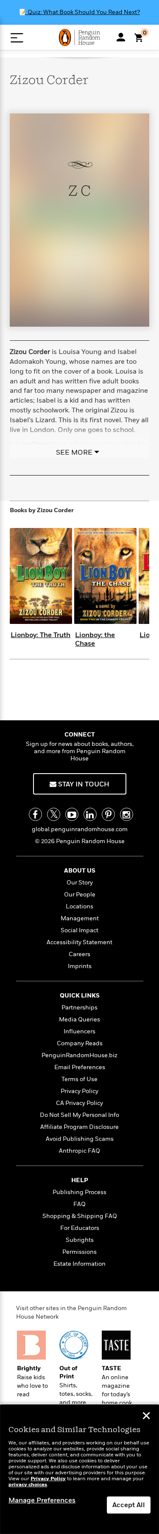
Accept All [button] (128, 1505)
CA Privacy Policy (79, 1103)
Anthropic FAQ (79, 1151)
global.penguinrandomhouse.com (80, 829)
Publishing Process (79, 1192)
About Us (79, 871)
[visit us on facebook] (35, 814)
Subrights (80, 1240)
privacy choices (27, 1484)
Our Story (80, 883)
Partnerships (79, 1007)
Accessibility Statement (79, 942)
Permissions (79, 1252)
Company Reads (80, 1043)
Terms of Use (79, 1079)
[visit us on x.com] (53, 814)
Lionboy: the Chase (95, 639)
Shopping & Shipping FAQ (79, 1216)
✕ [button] (146, 1416)
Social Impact (79, 930)
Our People (79, 894)
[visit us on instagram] (126, 814)
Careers (79, 954)
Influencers (79, 1031)
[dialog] (79, 1469)
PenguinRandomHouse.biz (79, 1055)
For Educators (79, 1228)
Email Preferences (79, 1067)
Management (80, 918)
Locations (79, 906)
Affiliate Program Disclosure (79, 1127)
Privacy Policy (79, 1091)
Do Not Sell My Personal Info (79, 1115)
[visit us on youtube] (71, 814)
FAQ (79, 1204)
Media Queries (79, 1019)
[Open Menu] (16, 38)
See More (74, 452)
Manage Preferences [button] (41, 1500)
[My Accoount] (121, 37)
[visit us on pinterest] (108, 814)
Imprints (80, 966)
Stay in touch (82, 784)
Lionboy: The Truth (40, 635)
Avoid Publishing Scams (80, 1139)
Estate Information (79, 1264)
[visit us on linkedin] (90, 814)
